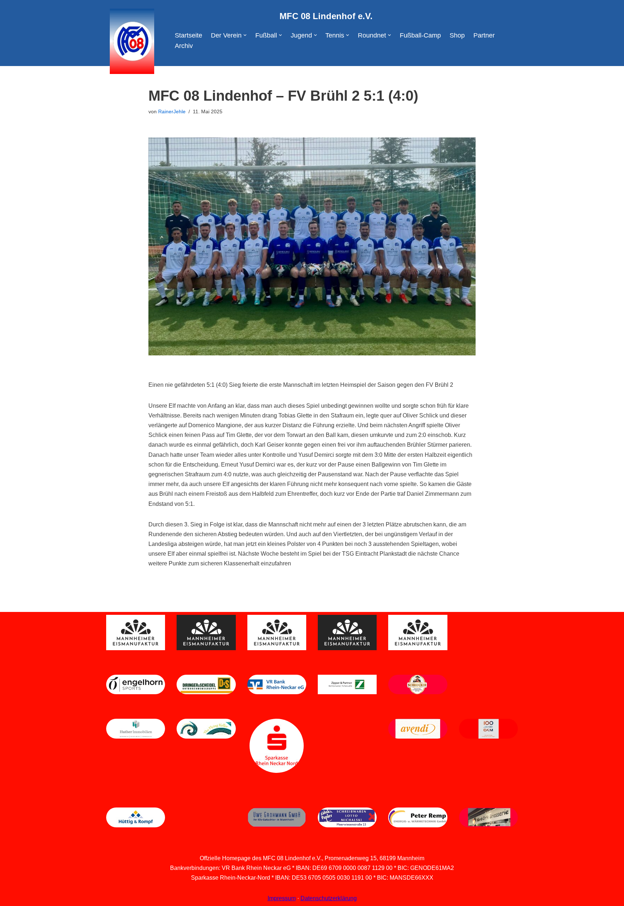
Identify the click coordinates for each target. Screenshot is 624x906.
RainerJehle (172, 111)
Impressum (282, 898)
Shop (457, 35)
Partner (484, 35)
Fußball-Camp (420, 35)
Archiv (184, 45)
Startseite (188, 35)
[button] (245, 35)
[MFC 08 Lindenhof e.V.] (130, 41)
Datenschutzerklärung (328, 898)
